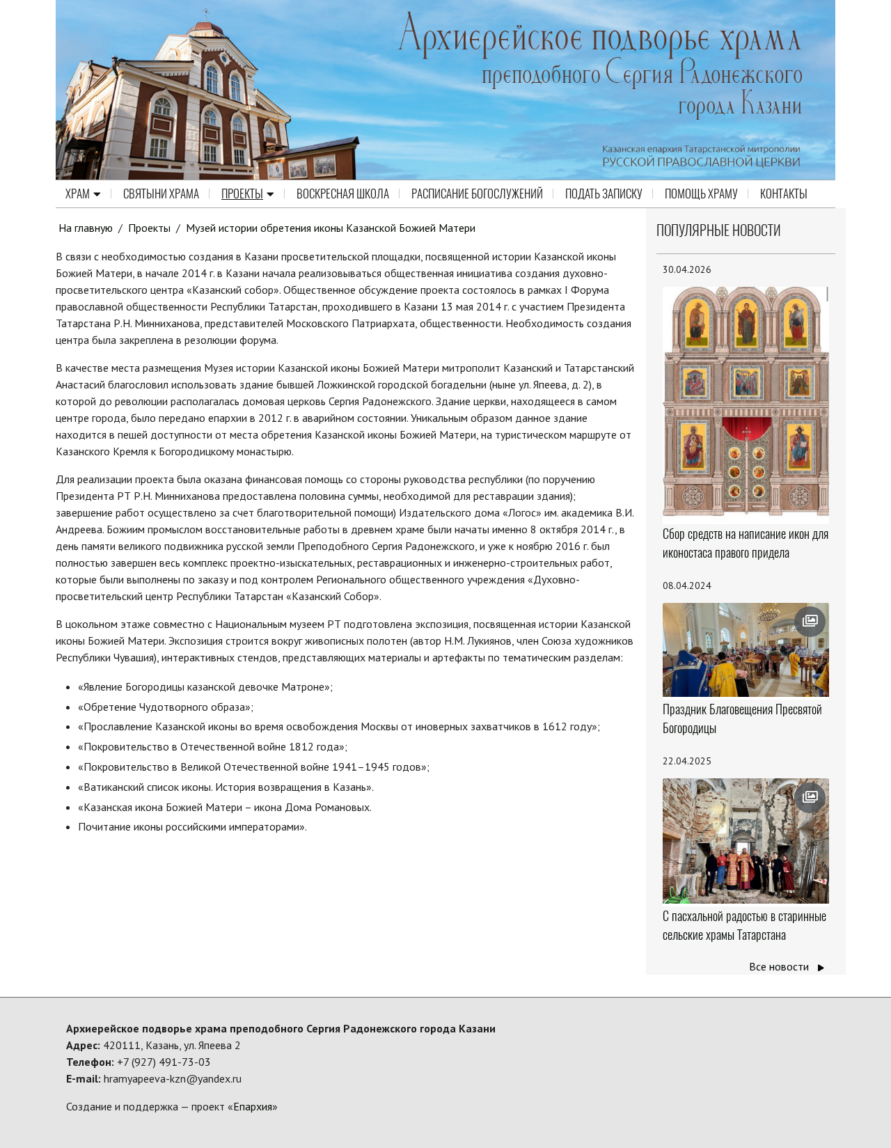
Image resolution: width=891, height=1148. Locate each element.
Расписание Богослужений (477, 193)
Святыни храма (161, 193)
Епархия (252, 1106)
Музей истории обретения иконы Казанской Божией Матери (330, 228)
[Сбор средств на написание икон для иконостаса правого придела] (746, 404)
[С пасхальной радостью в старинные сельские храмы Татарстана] (746, 841)
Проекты (242, 193)
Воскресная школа (343, 193)
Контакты (783, 193)
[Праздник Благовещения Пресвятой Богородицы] (746, 650)
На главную (85, 228)
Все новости (780, 966)
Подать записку (603, 193)
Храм (77, 193)
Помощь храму (701, 193)
